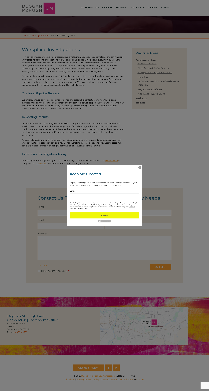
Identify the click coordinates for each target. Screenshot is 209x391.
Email (72, 191)
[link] (104, 222)
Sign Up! (104, 215)
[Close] (139, 167)
